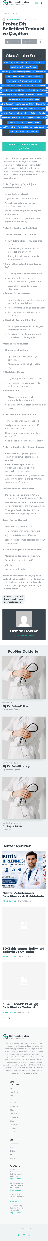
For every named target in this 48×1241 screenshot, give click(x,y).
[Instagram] (19, 1235)
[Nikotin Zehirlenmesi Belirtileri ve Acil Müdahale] (24, 870)
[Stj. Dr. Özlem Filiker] (24, 677)
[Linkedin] (24, 1235)
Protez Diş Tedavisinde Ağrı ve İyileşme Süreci (24, 62)
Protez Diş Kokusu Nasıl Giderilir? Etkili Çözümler (24, 108)
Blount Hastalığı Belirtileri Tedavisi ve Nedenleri (17, 1208)
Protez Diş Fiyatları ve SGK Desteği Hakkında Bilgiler (24, 118)
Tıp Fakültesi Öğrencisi (12, 709)
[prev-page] (4, 1017)
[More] (40, 41)
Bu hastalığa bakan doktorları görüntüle (24, 146)
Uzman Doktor (13, 20)
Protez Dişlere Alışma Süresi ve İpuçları (24, 81)
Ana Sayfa (7, 14)
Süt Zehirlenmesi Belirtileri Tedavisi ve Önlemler (23, 950)
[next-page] (9, 1017)
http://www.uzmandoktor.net (24, 635)
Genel (16, 14)
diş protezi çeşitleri (13, 596)
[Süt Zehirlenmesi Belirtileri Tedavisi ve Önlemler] (24, 926)
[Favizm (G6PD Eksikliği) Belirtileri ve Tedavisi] (24, 981)
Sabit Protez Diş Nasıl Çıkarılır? (24, 67)
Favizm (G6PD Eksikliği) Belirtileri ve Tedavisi (20, 1005)
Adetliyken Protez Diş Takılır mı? (24, 131)
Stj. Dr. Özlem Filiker (15, 706)
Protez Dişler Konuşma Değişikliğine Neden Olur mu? (24, 72)
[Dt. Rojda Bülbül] (24, 798)
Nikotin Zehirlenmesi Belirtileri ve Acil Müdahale (23, 894)
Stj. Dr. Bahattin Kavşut (17, 766)
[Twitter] (29, 1235)
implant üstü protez (13, 599)
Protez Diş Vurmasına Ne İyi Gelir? (24, 99)
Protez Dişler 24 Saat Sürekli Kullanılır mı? (24, 76)
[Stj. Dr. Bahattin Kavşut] (24, 738)
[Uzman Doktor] (4, 19)
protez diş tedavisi (13, 602)
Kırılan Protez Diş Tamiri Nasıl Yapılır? (24, 122)
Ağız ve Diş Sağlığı (9, 830)
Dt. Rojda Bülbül (12, 826)
